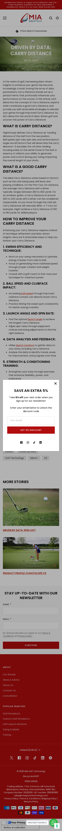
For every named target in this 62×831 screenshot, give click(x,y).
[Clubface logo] (47, 442)
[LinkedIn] (40, 442)
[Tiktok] (34, 442)
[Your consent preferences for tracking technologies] (57, 826)
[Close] (55, 383)
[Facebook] (21, 442)
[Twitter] (15, 442)
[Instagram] (28, 442)
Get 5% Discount (31, 430)
